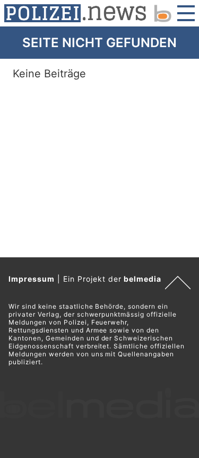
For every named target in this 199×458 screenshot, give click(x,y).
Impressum (31, 278)
